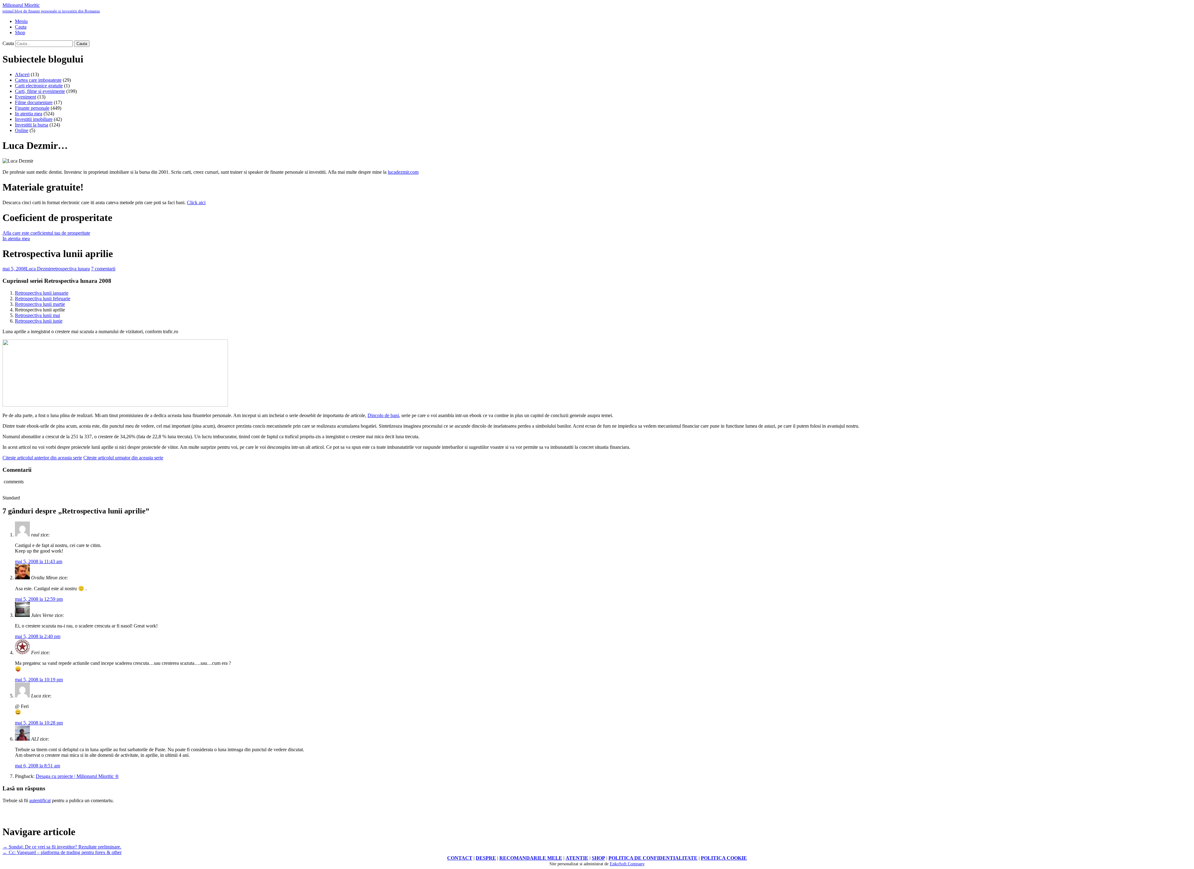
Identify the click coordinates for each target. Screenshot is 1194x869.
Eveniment (25, 96)
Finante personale (32, 108)
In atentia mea (28, 113)
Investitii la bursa (31, 124)
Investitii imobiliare (34, 119)
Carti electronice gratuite (39, 85)
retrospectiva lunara (71, 268)
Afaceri (22, 74)
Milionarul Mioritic (51, 7)
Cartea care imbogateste (38, 80)
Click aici (196, 202)
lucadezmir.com (403, 172)
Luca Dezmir (39, 268)
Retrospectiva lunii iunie (38, 321)
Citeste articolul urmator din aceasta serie (123, 457)
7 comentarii (103, 268)
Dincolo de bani (383, 415)
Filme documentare (34, 102)
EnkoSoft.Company (627, 864)
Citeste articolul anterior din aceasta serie (42, 457)
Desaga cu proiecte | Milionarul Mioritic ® (77, 776)
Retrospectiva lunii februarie (42, 298)
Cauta (8, 43)
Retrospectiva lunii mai (37, 315)
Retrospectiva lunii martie (40, 304)
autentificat (40, 800)
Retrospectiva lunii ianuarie (41, 293)
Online (21, 130)
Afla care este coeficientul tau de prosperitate (46, 233)
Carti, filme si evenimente (40, 91)
